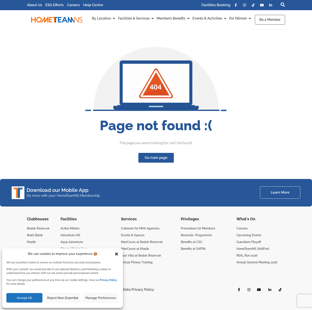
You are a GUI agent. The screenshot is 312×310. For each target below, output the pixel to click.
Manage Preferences (100, 298)
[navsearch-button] (280, 5)
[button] (116, 254)
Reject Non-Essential (62, 298)
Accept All (24, 298)
